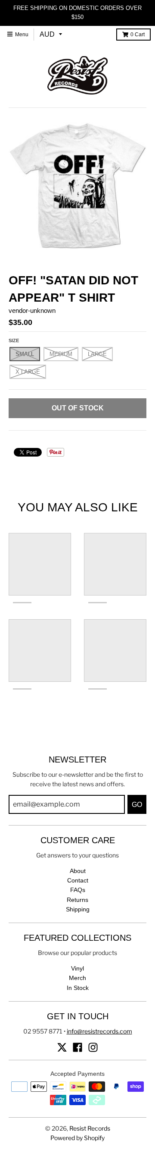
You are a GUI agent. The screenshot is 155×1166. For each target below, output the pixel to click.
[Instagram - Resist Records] (93, 1047)
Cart (137, 35)
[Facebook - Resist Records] (77, 1047)
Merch (77, 977)
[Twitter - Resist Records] (62, 1047)
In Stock (78, 987)
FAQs (77, 889)
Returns (77, 899)
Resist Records (89, 1128)
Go (137, 804)
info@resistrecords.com (99, 1031)
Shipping (78, 909)
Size (14, 340)
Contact (77, 880)
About (78, 870)
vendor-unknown (32, 310)
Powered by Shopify (77, 1137)
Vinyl (77, 968)
